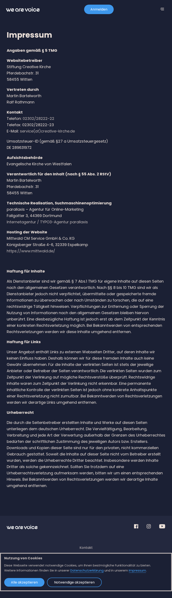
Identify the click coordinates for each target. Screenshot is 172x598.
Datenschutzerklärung (87, 570)
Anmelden (98, 9)
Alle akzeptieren (24, 582)
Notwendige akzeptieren (74, 582)
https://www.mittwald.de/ (31, 251)
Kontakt (86, 547)
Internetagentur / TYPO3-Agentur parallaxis (47, 222)
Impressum (137, 570)
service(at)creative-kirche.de (47, 131)
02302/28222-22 (38, 118)
